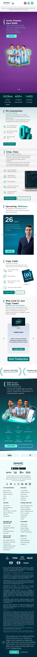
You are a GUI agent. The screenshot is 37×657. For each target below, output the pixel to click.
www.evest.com (6, 617)
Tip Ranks (23, 498)
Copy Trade (20, 292)
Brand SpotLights (25, 540)
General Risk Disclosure (9, 546)
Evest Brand (24, 538)
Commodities (24, 515)
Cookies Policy (16, 648)
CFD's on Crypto (25, 513)
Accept (14, 652)
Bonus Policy (6, 549)
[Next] (33, 338)
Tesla (4, 496)
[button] (32, 3)
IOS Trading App (25, 530)
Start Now (11, 36)
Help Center (6, 505)
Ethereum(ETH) (7, 492)
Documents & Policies (9, 540)
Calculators (23, 500)
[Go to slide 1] (17, 89)
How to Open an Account (9, 511)
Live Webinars (24, 490)
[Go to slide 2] (19, 89)
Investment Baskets (26, 509)
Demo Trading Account (27, 505)
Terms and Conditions (16, 624)
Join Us (10, 251)
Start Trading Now (9, 143)
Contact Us (23, 544)
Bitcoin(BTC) (7, 490)
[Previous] (3, 338)
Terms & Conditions (8, 547)
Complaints (6, 516)
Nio (4, 500)
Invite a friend (6, 525)
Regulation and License (9, 542)
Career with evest (25, 542)
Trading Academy (25, 492)
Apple (4, 498)
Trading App (24, 524)
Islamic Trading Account (27, 511)
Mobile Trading (24, 528)
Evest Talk (6, 533)
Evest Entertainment (8, 531)
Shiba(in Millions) (8, 494)
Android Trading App (26, 531)
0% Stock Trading (25, 507)
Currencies (23, 517)
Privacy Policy (7, 544)
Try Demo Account (24, 198)
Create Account (9, 292)
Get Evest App (11, 445)
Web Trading (24, 526)
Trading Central (18, 349)
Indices (22, 518)
